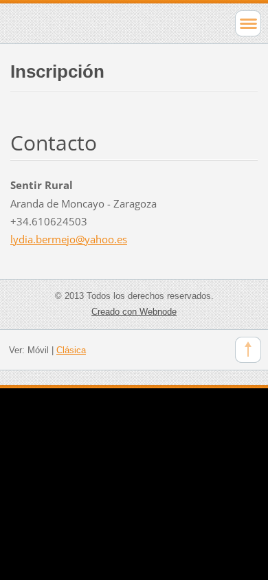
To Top (248, 350)
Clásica (71, 350)
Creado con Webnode (134, 311)
